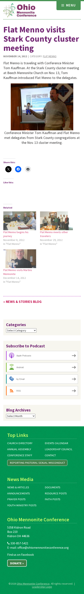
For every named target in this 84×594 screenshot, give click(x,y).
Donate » (17, 563)
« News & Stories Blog (22, 301)
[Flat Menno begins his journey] (19, 220)
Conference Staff (19, 455)
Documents (52, 487)
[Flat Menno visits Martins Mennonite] (19, 258)
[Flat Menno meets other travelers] (56, 220)
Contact (50, 455)
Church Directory (19, 443)
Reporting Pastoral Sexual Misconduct (37, 462)
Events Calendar (56, 443)
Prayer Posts (16, 499)
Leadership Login (42, 587)
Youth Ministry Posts (22, 505)
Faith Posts (52, 499)
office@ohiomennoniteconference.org (43, 547)
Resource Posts (56, 493)
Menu (70, 5)
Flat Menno (49, 56)
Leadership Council (58, 449)
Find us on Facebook (20, 554)
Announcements (18, 493)
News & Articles (18, 487)
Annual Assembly (19, 449)
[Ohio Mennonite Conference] (20, 10)
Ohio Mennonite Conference (33, 583)
